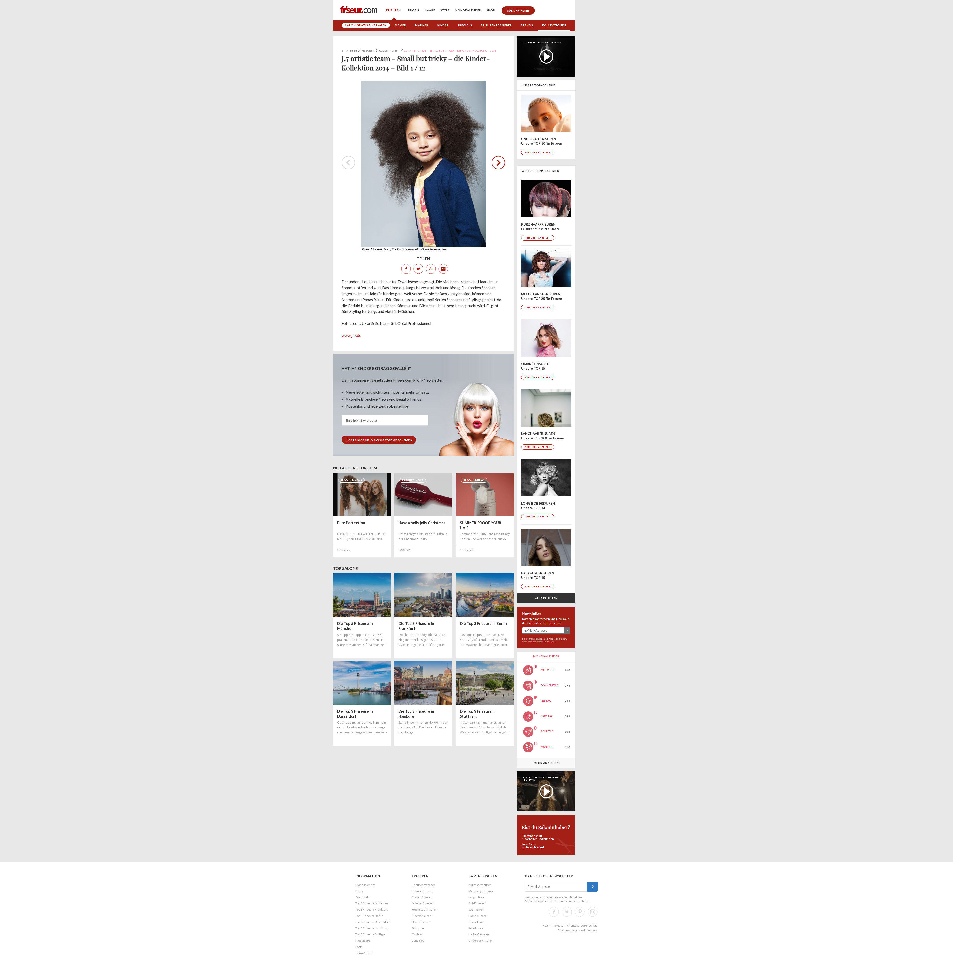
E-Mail (443, 269)
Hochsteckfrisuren (424, 909)
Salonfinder (518, 10)
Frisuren (393, 10)
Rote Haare (475, 928)
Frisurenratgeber (496, 25)
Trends (527, 25)
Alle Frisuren (546, 598)
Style (445, 10)
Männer (421, 25)
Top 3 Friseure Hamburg (371, 928)
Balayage (418, 928)
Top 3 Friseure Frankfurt (371, 909)
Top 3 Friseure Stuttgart (370, 934)
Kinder (443, 25)
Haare (430, 10)
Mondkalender (468, 10)
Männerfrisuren (423, 903)
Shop (490, 10)
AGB (546, 925)
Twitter (418, 269)
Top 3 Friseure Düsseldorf (372, 922)
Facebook (406, 269)
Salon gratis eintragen (366, 25)
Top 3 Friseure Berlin (369, 916)
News (359, 891)
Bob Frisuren (477, 903)
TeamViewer (364, 953)
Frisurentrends (422, 891)
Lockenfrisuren (478, 934)
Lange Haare (476, 897)
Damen (400, 25)
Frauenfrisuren (422, 897)
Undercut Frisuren (480, 940)
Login (359, 947)
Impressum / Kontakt (565, 925)
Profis (413, 10)
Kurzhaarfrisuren (480, 885)
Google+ (431, 269)
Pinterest (580, 912)
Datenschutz (548, 641)
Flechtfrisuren (421, 916)
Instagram (593, 912)
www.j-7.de (351, 335)
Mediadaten (363, 940)
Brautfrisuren (421, 922)
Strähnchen (476, 909)
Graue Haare (476, 922)
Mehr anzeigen (546, 762)
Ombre (417, 934)
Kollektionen (554, 25)
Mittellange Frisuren (482, 891)
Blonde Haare (477, 916)
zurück (495, 162)
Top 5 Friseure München (371, 903)
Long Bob (418, 940)
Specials (465, 25)
